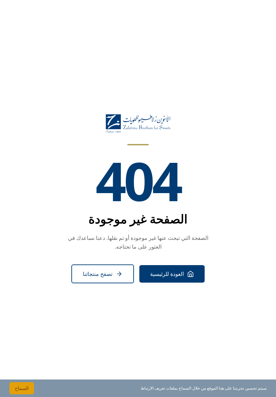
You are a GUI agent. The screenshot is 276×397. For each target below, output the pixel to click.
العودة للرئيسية (167, 274)
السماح (22, 388)
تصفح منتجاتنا (97, 274)
